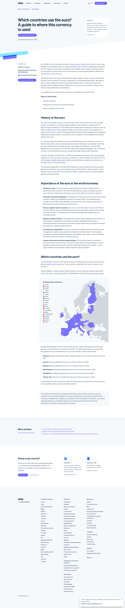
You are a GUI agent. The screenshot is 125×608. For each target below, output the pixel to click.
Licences (89, 520)
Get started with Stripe (26, 35)
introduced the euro (75, 141)
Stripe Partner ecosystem (71, 568)
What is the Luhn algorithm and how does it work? (58, 431)
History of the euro (24, 67)
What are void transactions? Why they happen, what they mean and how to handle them (70, 434)
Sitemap (89, 523)
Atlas (42, 504)
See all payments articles (26, 433)
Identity (43, 530)
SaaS (65, 530)
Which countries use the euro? (27, 75)
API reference (68, 579)
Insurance (67, 545)
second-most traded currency (81, 64)
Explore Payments (69, 474)
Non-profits (67, 549)
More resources (23, 9)
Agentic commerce (69, 507)
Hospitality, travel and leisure (72, 542)
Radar (42, 549)
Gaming (66, 540)
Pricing (66, 3)
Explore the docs (92, 470)
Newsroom (90, 539)
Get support (90, 551)
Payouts (43, 547)
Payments (35, 9)
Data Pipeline (45, 523)
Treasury (43, 561)
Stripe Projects (68, 589)
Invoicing (43, 533)
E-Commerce (68, 511)
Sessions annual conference (95, 511)
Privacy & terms (91, 514)
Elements (44, 526)
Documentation (68, 577)
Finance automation (70, 516)
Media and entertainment (71, 547)
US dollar (48, 69)
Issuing (43, 535)
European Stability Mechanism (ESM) (57, 160)
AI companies (68, 533)
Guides (89, 502)
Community (90, 509)
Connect (43, 518)
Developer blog (68, 591)
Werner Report (46, 127)
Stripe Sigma (44, 554)
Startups (66, 504)
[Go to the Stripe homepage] (20, 499)
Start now (22, 475)
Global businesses (69, 518)
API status (67, 582)
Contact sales (100, 3)
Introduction (22, 64)
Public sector (68, 554)
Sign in (90, 3)
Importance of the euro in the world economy (27, 71)
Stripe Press (90, 542)
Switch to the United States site (91, 604)
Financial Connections (47, 528)
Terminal (43, 559)
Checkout (44, 514)
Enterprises (67, 502)
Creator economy (69, 535)
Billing (42, 509)
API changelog (68, 584)
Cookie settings (91, 525)
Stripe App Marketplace (71, 565)
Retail (65, 556)
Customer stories (92, 504)
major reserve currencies (93, 208)
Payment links (45, 542)
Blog (88, 507)
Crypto (43, 521)
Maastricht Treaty (54, 130)
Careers (89, 537)
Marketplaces (68, 523)
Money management (70, 526)
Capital (43, 511)
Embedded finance (69, 514)
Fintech (66, 537)
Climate (43, 516)
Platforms (67, 528)
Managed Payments (47, 540)
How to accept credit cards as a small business (57, 429)
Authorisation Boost (47, 507)
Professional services (70, 552)
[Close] (122, 599)
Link (42, 537)
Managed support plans (94, 553)
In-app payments (69, 521)
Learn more (90, 34)
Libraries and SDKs (69, 586)
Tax (42, 556)
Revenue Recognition (47, 552)
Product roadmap (92, 534)
